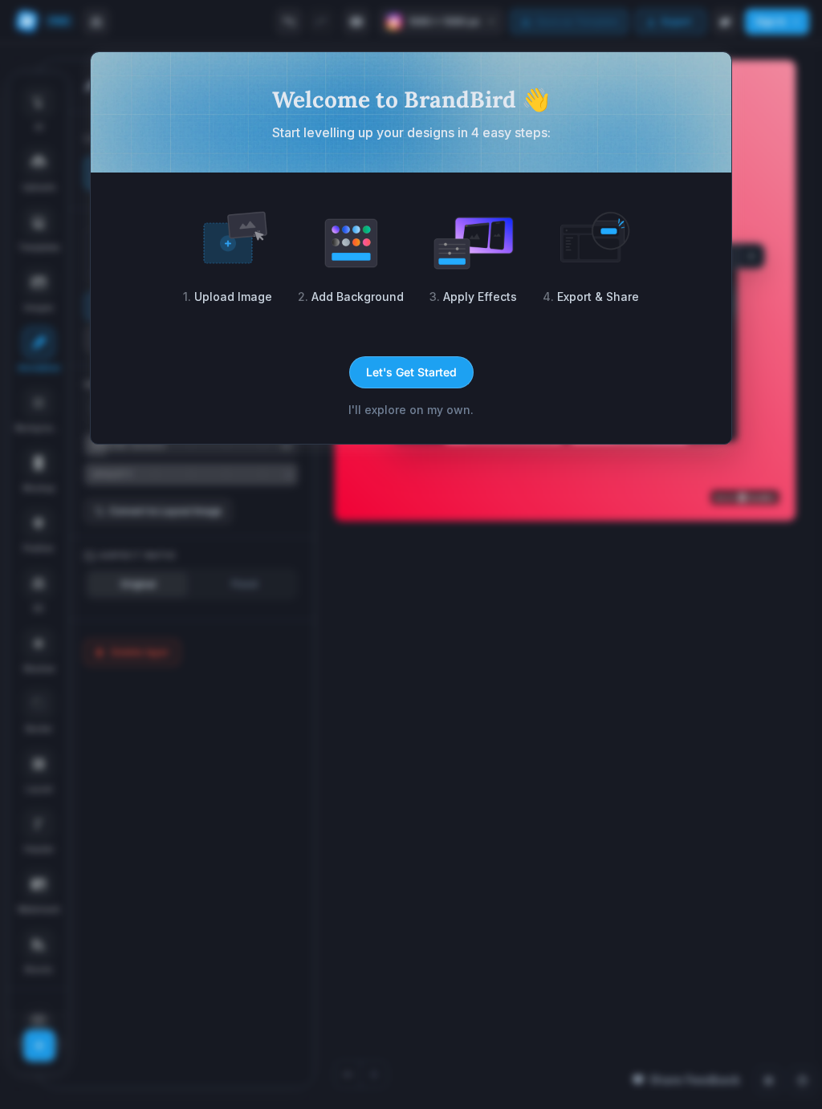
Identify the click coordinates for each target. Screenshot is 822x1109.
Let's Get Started (411, 372)
